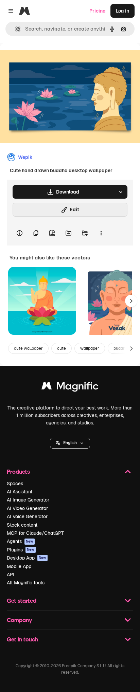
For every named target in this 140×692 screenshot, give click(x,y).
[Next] (131, 301)
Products (18, 471)
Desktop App (26, 558)
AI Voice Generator (27, 516)
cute (61, 348)
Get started (21, 600)
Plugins (20, 550)
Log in (122, 11)
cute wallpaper (28, 348)
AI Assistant (19, 492)
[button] (70, 443)
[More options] (101, 233)
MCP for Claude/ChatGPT (35, 533)
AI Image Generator (28, 500)
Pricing (97, 11)
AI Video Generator (27, 508)
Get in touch (22, 639)
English (70, 442)
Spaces (15, 483)
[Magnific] (70, 387)
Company (19, 619)
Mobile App (19, 566)
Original (43, 58)
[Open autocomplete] (15, 29)
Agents (20, 541)
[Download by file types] (120, 192)
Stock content (22, 525)
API (10, 574)
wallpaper (89, 348)
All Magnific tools (26, 583)
